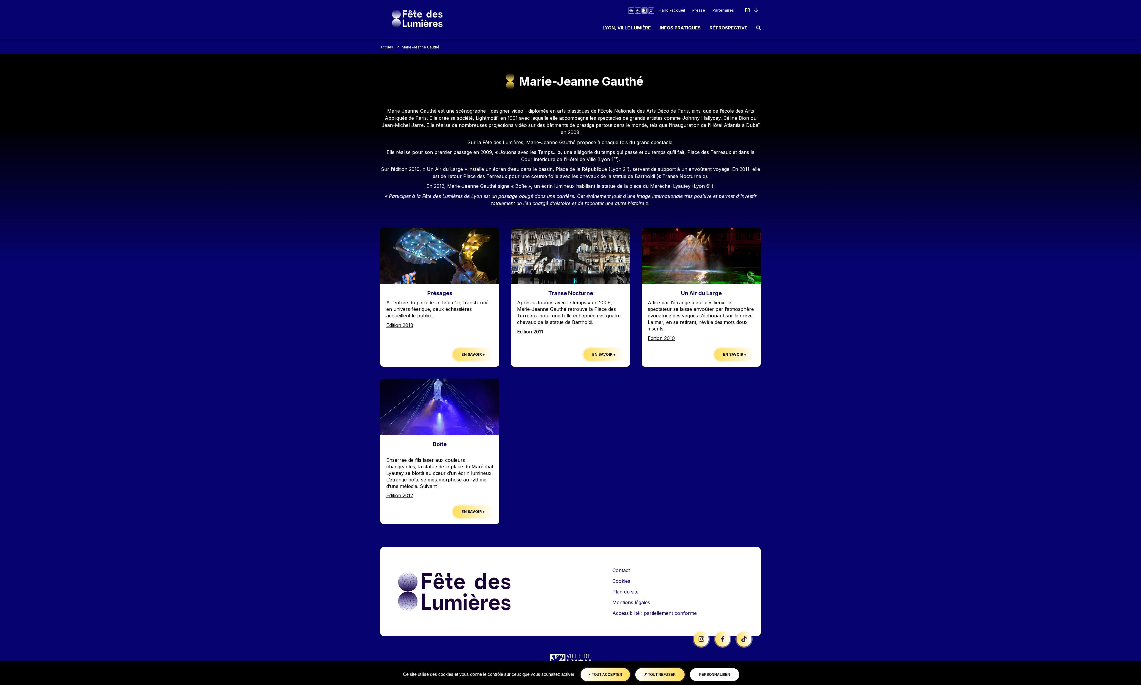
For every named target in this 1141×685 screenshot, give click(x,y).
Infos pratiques (680, 28)
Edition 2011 (530, 332)
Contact (621, 570)
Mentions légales (631, 602)
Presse (698, 10)
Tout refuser (661, 675)
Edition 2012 (399, 495)
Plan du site (625, 592)
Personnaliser (714, 675)
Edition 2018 (399, 325)
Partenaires (723, 10)
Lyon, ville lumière (627, 28)
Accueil (386, 47)
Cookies (621, 581)
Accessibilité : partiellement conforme (654, 613)
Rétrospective (728, 28)
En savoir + (473, 354)
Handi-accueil (672, 10)
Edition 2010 (661, 338)
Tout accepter (606, 675)
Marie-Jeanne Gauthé (420, 47)
